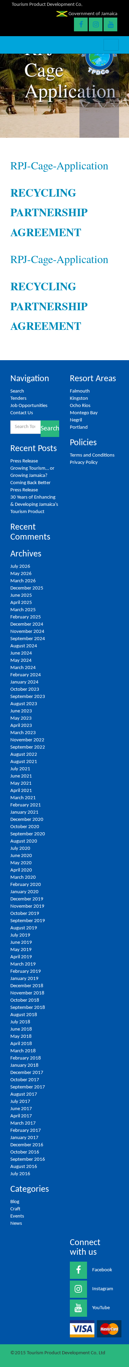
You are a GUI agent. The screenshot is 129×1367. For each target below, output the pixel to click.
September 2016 (27, 1159)
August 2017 (23, 1094)
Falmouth (80, 391)
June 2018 (21, 1029)
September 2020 (27, 834)
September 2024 (27, 638)
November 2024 (27, 631)
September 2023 (27, 696)
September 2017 (27, 1087)
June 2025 (21, 595)
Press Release (24, 461)
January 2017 (24, 1137)
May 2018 (21, 1036)
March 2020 (23, 877)
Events (17, 1216)
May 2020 (21, 863)
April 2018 (21, 1043)
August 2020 (23, 841)
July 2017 (20, 1101)
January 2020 (24, 892)
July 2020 (20, 848)
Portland (79, 427)
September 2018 (27, 1007)
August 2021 (23, 761)
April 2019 (21, 957)
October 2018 (24, 1000)
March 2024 (23, 667)
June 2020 (21, 855)
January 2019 (24, 978)
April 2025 (21, 602)
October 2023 (24, 689)
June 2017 (21, 1109)
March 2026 (23, 581)
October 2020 (24, 826)
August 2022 (23, 754)
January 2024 (24, 682)
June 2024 (21, 653)
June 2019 (21, 942)
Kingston (79, 398)
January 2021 (24, 812)
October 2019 (24, 913)
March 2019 (23, 964)
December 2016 (26, 1145)
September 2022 (27, 747)
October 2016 (24, 1152)
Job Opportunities (28, 405)
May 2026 (21, 573)
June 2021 (21, 776)
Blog (14, 1201)
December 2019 (26, 899)
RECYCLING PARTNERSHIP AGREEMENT (49, 212)
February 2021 (25, 805)
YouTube (101, 1308)
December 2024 (26, 624)
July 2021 (20, 769)
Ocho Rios (80, 405)
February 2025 (25, 617)
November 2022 (27, 740)
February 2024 (25, 675)
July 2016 (20, 1174)
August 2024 (23, 646)
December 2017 (26, 1072)
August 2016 (23, 1166)
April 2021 (21, 790)
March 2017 (23, 1123)
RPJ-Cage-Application (59, 165)
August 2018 (23, 1015)
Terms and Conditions (92, 455)
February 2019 (25, 971)
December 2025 (26, 588)
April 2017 (21, 1116)
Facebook (102, 1270)
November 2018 (27, 993)
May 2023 (21, 718)
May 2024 (21, 660)
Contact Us (21, 413)
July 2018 (20, 1022)
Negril (76, 420)
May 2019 (21, 949)
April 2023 (21, 725)
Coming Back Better (30, 483)
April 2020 (21, 870)
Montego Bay (84, 413)
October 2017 (24, 1080)
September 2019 (27, 920)
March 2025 (23, 610)
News (16, 1223)
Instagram (102, 1289)
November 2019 (27, 906)
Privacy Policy (84, 462)
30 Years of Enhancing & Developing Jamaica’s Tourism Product (34, 504)
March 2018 (23, 1051)
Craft (15, 1209)
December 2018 (26, 986)
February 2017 (25, 1130)
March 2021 (23, 798)
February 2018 (25, 1058)
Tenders (18, 398)
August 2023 (23, 704)
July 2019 (20, 935)
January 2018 (24, 1065)
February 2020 (25, 884)
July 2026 (20, 566)
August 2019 (23, 928)
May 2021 (21, 783)
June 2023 (21, 711)
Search (17, 391)
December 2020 (26, 819)
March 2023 (23, 732)
